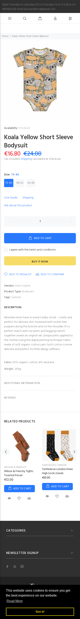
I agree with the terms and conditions (32, 250)
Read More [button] (15, 601)
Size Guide (10, 197)
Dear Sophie (22, 285)
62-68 (30, 183)
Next (74, 452)
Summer (16, 297)
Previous (6, 452)
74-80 (8, 183)
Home (5, 36)
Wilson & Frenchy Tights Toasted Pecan (18, 473)
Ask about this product (18, 205)
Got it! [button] (40, 611)
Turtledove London (54, 465)
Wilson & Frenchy (15, 467)
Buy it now (40, 261)
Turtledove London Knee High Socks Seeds (57, 471)
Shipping (26, 159)
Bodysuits (28, 291)
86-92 (19, 183)
